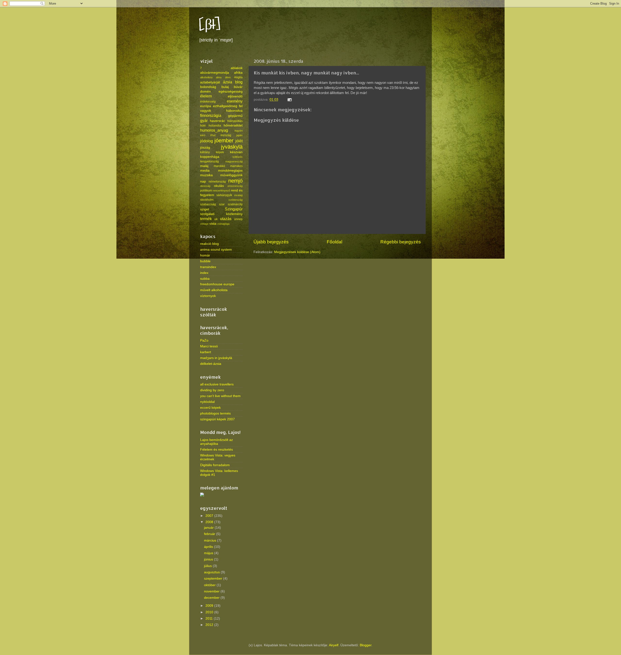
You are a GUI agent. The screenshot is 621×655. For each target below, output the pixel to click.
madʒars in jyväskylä (216, 358)
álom (228, 77)
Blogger (365, 645)
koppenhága (209, 157)
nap (203, 181)
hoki (203, 125)
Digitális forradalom (215, 465)
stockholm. (207, 199)
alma (218, 77)
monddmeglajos (230, 170)
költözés (238, 156)
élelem (206, 96)
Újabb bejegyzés (271, 241)
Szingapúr (234, 209)
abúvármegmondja (214, 72)
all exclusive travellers (217, 384)
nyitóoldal (207, 402)
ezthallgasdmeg (225, 106)
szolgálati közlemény (221, 214)
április (209, 547)
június (209, 559)
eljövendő (235, 96)
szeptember (213, 578)
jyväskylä (232, 147)
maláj (204, 166)
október (210, 585)
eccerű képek (210, 407)
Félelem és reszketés (216, 449)
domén (205, 91)
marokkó (219, 166)
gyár (204, 120)
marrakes (236, 166)
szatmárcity (235, 204)
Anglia (238, 77)
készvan (236, 152)
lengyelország (209, 161)
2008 (209, 522)
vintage (204, 223)
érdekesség (208, 101)
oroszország (235, 185)
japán (239, 135)
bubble (205, 261)
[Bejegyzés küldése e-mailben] (289, 99)
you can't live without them (220, 396)
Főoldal (334, 241)
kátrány (205, 152)
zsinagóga (223, 223)
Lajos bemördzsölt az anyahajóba (216, 442)
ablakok (237, 68)
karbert (205, 352)
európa (205, 106)
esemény (235, 101)
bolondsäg (208, 87)
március (210, 540)
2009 (209, 605)
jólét (239, 141)
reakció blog (209, 244)
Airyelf (333, 645)
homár (205, 255)
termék (206, 218)
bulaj (225, 87)
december (212, 597)
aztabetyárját (210, 82)
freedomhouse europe (217, 284)
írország (226, 135)
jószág (205, 147)
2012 (209, 625)
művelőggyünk (231, 175)
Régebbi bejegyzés (400, 241)
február (210, 534)
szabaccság (208, 204)
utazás (225, 218)
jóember (223, 140)
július (208, 566)
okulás (219, 186)
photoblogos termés (215, 413)
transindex (208, 267)
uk (216, 219)
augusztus (212, 572)
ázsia (227, 82)
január (209, 527)
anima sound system (216, 249)
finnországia (210, 115)
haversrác (217, 121)
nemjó (235, 181)
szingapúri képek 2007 (217, 419)
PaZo (204, 340)
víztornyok (208, 296)
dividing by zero (212, 390)
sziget (204, 209)
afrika (238, 72)
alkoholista (206, 77)
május (209, 553)
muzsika (206, 175)
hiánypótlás (235, 121)
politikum (206, 190)
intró (202, 135)
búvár (238, 87)
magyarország (234, 161)
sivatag (238, 195)
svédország (236, 199)
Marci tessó (209, 346)
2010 (209, 612)
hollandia (215, 125)
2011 (209, 618)
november (212, 591)
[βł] (210, 25)
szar (222, 204)
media (205, 170)
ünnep (238, 219)
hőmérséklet (233, 125)
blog (239, 82)
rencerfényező (221, 190)
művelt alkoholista (214, 290)
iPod (212, 135)
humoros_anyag (214, 130)
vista (212, 223)
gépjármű (235, 116)
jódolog (206, 141)
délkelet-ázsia (210, 364)
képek (220, 152)
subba (205, 278)
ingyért (239, 130)
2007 (209, 516)
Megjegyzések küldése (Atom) (297, 252)
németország (217, 181)
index (204, 273)
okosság (205, 185)
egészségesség (231, 91)
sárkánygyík (224, 195)
